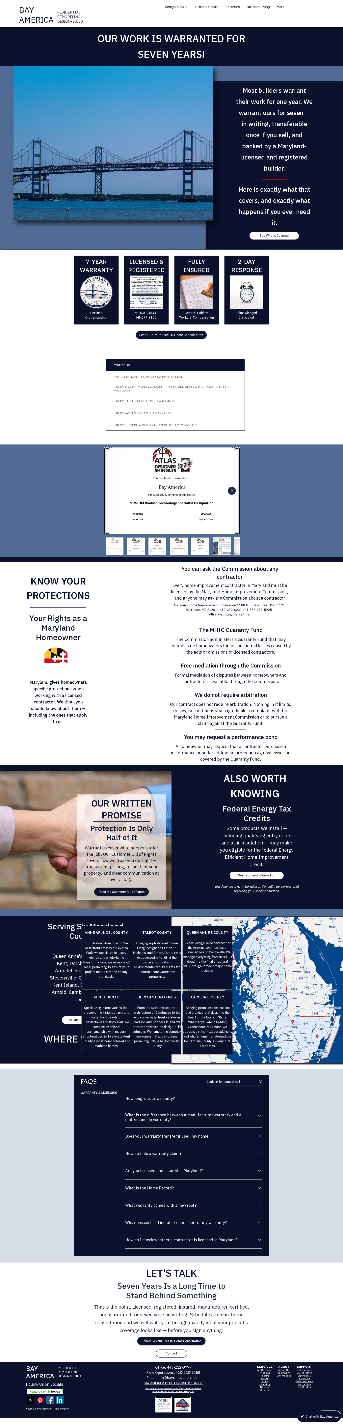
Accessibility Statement (39, 1408)
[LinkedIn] (60, 1400)
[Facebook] (50, 1400)
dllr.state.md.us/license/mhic (230, 614)
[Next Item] (232, 491)
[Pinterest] (40, 1400)
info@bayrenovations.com (178, 1377)
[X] (30, 1400)
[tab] (99, 1093)
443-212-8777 (179, 1367)
